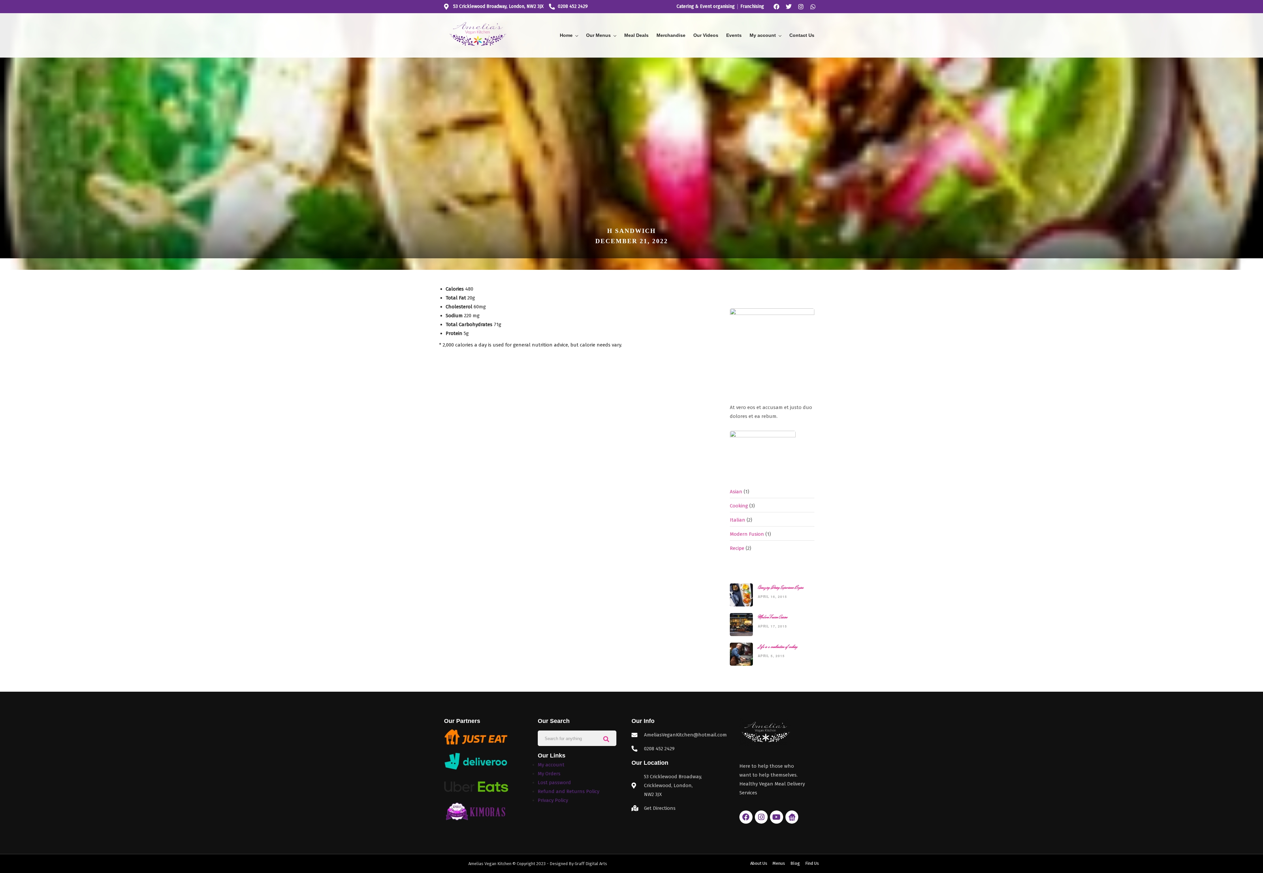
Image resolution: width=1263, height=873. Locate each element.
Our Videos (705, 35)
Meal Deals (636, 35)
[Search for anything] (606, 738)
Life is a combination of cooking (777, 646)
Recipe (737, 548)
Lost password (554, 782)
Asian (736, 492)
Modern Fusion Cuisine (772, 617)
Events (734, 35)
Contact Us (801, 35)
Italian (737, 520)
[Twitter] (789, 7)
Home (566, 35)
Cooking (739, 506)
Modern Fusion (747, 534)
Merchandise (670, 35)
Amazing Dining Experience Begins (781, 587)
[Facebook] (776, 7)
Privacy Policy (553, 800)
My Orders (549, 774)
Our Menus (598, 35)
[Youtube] (776, 817)
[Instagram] (801, 7)
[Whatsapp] (813, 7)
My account (763, 35)
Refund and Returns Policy (568, 791)
